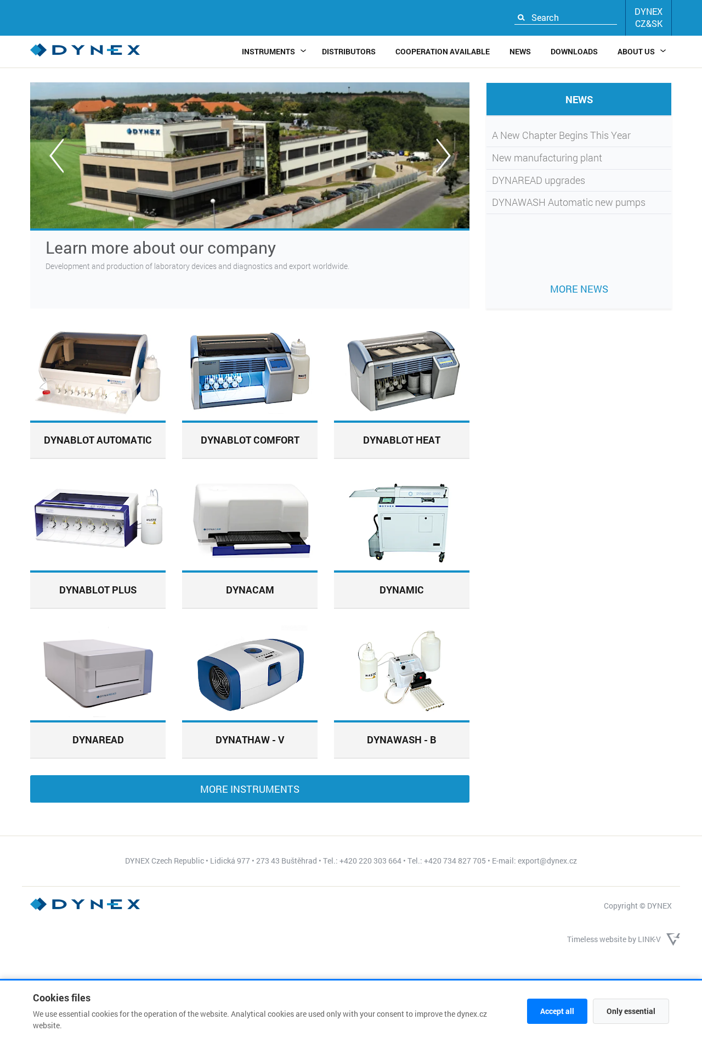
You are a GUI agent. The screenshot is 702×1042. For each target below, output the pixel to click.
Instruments (268, 51)
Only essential (631, 1011)
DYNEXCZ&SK (649, 17)
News (520, 51)
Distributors (349, 51)
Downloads (574, 51)
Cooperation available (442, 51)
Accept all (557, 1011)
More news (579, 288)
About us (636, 51)
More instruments (249, 788)
